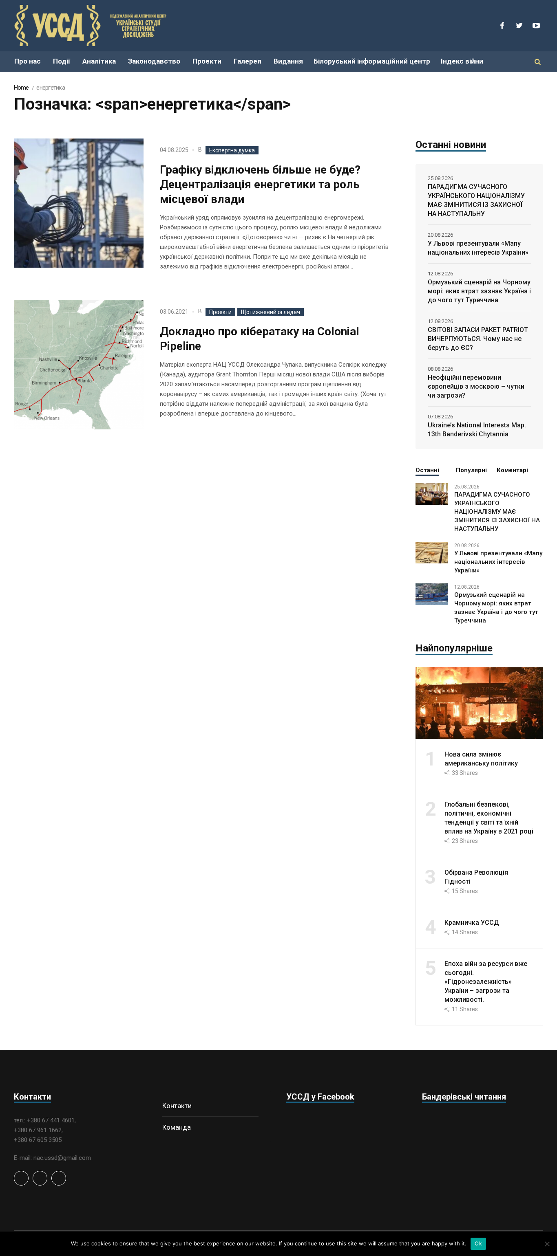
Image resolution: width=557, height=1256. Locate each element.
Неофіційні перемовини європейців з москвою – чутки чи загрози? (476, 386)
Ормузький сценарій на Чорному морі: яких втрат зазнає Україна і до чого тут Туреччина (479, 291)
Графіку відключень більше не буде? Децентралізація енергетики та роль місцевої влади (260, 184)
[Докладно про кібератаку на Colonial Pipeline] (79, 364)
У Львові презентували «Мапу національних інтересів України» (478, 248)
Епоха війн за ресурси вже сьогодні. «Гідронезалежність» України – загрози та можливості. (485, 981)
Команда (176, 1127)
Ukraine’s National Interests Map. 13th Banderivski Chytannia (477, 429)
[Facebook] (502, 25)
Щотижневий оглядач (270, 312)
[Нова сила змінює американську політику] (480, 702)
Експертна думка (232, 150)
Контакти (177, 1106)
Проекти (220, 312)
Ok (478, 1243)
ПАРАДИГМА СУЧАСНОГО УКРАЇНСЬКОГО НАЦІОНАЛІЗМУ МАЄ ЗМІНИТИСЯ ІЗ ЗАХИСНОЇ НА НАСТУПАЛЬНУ (476, 200)
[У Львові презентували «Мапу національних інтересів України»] (432, 552)
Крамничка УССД (471, 922)
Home (21, 87)
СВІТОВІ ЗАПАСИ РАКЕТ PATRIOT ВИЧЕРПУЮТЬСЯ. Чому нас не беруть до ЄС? (478, 339)
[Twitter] (519, 25)
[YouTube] (536, 25)
